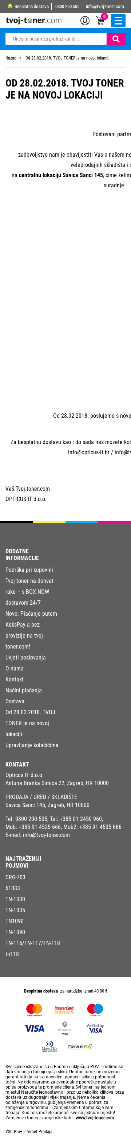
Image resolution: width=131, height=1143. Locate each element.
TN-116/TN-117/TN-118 (32, 943)
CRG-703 (15, 877)
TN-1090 (15, 932)
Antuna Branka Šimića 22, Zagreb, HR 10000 (57, 783)
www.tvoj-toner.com (95, 1117)
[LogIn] (85, 20)
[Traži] (116, 39)
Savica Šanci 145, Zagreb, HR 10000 (47, 805)
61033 (12, 888)
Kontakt (14, 679)
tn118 (12, 954)
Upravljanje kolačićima (32, 745)
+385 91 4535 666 (100, 826)
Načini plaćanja (23, 690)
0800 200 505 (67, 6)
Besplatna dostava (32, 6)
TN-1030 (15, 899)
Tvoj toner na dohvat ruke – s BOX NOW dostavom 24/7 (29, 591)
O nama (14, 668)
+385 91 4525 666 (40, 826)
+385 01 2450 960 (81, 818)
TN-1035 (15, 910)
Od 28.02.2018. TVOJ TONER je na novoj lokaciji (30, 723)
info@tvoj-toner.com (105, 6)
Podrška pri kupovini (29, 569)
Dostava (14, 701)
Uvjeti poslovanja (25, 657)
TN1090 (14, 921)
